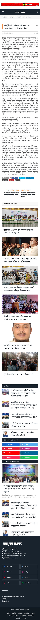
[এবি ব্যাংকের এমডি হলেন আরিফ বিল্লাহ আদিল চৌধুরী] (5, 434)
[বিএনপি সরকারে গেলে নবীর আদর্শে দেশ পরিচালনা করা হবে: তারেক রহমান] (20, 304)
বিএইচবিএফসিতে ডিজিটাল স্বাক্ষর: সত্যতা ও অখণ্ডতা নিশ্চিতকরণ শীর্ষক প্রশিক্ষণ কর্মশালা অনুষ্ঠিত (23, 393)
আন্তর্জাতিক (26, 613)
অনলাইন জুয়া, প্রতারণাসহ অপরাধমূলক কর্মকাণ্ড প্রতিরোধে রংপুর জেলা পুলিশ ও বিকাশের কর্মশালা (24, 405)
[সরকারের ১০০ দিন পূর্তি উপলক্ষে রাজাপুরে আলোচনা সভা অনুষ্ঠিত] (20, 217)
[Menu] (3, 12)
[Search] (37, 12)
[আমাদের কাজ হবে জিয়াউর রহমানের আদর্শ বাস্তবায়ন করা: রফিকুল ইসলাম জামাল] (20, 275)
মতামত (24, 618)
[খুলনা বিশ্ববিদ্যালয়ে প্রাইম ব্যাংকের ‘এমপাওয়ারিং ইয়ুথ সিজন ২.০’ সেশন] (5, 416)
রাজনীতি (36, 33)
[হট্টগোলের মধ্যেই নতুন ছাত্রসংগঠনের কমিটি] (20, 361)
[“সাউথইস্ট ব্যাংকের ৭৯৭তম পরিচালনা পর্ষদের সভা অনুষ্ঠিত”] (5, 425)
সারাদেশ (33, 613)
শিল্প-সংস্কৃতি (31, 615)
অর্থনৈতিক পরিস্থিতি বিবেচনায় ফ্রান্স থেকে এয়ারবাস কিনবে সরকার (28, 195)
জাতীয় (8, 613)
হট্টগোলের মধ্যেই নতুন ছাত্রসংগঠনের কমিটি (18, 374)
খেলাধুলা (10, 615)
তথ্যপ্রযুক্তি (18, 618)
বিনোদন (16, 615)
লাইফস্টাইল (23, 615)
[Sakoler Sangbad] (20, 12)
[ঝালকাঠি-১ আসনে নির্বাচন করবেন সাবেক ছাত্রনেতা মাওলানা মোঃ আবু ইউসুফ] (20, 332)
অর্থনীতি (20, 613)
